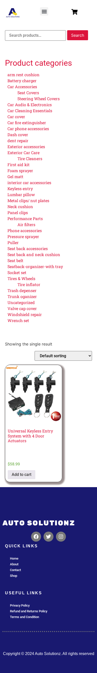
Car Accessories (22, 86)
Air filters (26, 224)
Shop (13, 576)
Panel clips (17, 212)
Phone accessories (24, 230)
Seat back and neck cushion (33, 254)
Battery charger (22, 80)
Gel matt (15, 176)
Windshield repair (24, 314)
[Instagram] (61, 537)
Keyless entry (20, 188)
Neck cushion (20, 206)
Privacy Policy (20, 605)
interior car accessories (29, 182)
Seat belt (15, 260)
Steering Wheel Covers (38, 98)
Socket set (16, 272)
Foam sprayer (20, 170)
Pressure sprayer (23, 236)
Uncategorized (21, 302)
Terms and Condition (24, 617)
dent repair (17, 140)
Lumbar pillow (21, 194)
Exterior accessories (26, 146)
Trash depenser (22, 290)
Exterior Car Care (23, 152)
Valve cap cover (22, 308)
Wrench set (18, 320)
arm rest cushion (23, 74)
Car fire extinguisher (26, 122)
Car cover (16, 116)
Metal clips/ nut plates (28, 200)
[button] (44, 11)
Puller (13, 242)
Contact (15, 570)
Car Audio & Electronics (29, 104)
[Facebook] (36, 537)
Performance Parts (25, 218)
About (14, 564)
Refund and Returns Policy (28, 611)
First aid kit (18, 164)
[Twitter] (48, 537)
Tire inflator (28, 284)
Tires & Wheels (21, 278)
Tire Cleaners (29, 158)
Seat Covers (28, 92)
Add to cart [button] (21, 474)
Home (14, 558)
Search (77, 35)
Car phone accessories (28, 128)
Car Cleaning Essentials (29, 110)
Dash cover (17, 134)
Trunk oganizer (22, 296)
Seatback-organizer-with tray (35, 266)
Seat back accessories (27, 248)
